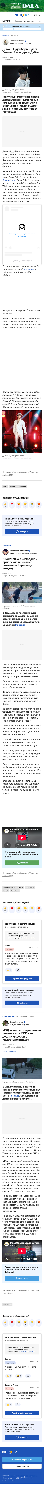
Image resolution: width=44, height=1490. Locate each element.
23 (5, 1324)
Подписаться (22, 863)
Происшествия (9, 1016)
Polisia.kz (20, 625)
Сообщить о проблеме (22, 1460)
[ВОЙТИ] (40, 15)
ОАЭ (5, 486)
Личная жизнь (29, 21)
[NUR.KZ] (22, 15)
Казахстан (7, 1304)
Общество (6, 545)
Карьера (18, 21)
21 (5, 911)
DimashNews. (9, 180)
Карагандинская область (13, 887)
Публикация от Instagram (22, 261)
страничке (29, 269)
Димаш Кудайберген (18, 486)
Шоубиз (6, 21)
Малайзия (15, 891)
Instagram (24, 532)
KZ (35, 15)
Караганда (30, 887)
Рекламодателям (22, 1466)
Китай (5, 891)
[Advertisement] (22, 131)
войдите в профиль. (27, 938)
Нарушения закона (25, 1016)
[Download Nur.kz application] (22, 6)
